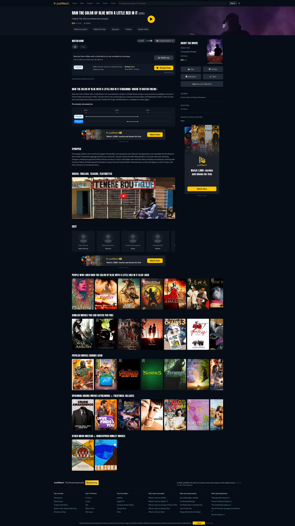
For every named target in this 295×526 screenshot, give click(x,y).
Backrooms (58, 501)
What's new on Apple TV (158, 501)
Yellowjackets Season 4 (220, 498)
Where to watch (80, 29)
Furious (88, 498)
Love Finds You (186, 508)
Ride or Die (89, 508)
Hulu (119, 512)
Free (83, 47)
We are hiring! (91, 483)
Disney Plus (121, 508)
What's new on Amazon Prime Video (162, 505)
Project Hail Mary (61, 505)
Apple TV (120, 501)
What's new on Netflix (157, 498)
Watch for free (99, 29)
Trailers (129, 29)
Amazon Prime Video (125, 505)
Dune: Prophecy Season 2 (221, 501)
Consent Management (185, 485)
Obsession (58, 498)
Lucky (87, 501)
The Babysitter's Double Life (191, 505)
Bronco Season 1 (218, 514)
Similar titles (143, 29)
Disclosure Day (60, 512)
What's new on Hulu (156, 512)
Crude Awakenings (187, 501)
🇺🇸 (163, 41)
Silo (86, 505)
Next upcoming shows (219, 493)
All (75, 47)
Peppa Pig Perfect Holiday (190, 512)
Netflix (119, 498)
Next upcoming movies (188, 493)
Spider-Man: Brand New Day (65, 508)
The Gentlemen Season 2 (221, 505)
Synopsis (115, 29)
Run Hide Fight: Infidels (189, 498)
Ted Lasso (89, 512)
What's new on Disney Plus (159, 508)
